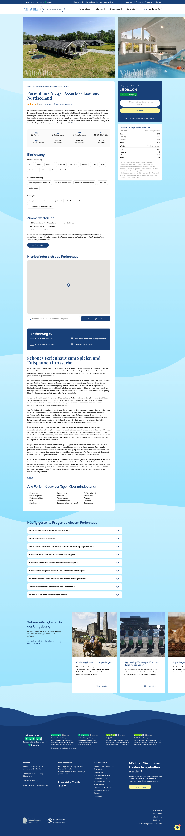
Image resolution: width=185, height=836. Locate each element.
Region (35, 86)
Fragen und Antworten (144, 2)
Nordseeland (44, 86)
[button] (69, 285)
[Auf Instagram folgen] (62, 786)
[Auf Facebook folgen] (59, 786)
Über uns (129, 2)
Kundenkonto (154, 9)
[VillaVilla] (30, 9)
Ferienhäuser (85, 9)
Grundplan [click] (39, 245)
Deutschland (116, 9)
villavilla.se (157, 813)
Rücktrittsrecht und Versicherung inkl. (140, 118)
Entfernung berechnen (96, 319)
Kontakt (159, 2)
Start (29, 86)
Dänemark (100, 9)
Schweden (131, 9)
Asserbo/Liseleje (56, 86)
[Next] (109, 47)
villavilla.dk (157, 810)
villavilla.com (156, 820)
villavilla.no (157, 817)
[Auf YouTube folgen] (65, 786)
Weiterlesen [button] (76, 123)
